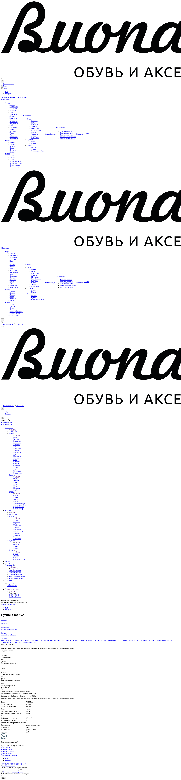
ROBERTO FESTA (116, 640)
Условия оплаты (6, 749)
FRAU (26, 642)
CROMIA (94, 640)
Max (6, 92)
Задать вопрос (6, 747)
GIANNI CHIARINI (70, 640)
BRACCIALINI (103, 640)
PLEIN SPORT (57, 640)
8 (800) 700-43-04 (8, 97)
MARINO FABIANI (144, 640)
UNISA (88, 640)
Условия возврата (7, 753)
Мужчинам (13, 514)
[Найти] (2, 81)
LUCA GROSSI (156, 640)
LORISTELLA (33, 642)
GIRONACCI (81, 640)
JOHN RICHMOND (130, 640)
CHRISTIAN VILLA (16, 642)
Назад (13, 430)
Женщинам (13, 431)
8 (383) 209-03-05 (20, 97)
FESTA (164, 640)
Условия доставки (7, 751)
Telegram (8, 94)
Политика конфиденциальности (14, 772)
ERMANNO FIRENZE (9, 640)
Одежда (16, 478)
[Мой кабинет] (2, 322)
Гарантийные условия (9, 755)
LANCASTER (47, 640)
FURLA (39, 640)
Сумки (15, 495)
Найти (3, 778)
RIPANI (33, 640)
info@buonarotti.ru (8, 604)
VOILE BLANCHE (24, 640)
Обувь (15, 437)
